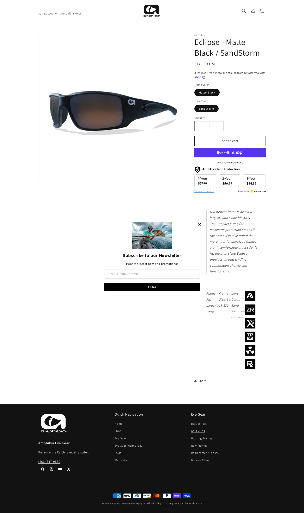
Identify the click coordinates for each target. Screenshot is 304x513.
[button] (47, 13)
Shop (118, 431)
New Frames (199, 445)
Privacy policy (173, 503)
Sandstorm (206, 108)
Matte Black (207, 92)
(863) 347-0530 (49, 461)
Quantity (199, 118)
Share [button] (202, 381)
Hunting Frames (201, 438)
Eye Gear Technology (128, 445)
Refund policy (154, 503)
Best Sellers (199, 424)
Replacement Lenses (205, 453)
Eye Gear (120, 438)
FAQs (118, 453)
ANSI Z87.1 (198, 431)
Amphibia (115, 503)
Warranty (121, 460)
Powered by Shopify (132, 503)
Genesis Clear (200, 460)
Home (118, 424)
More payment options (230, 162)
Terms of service (193, 503)
